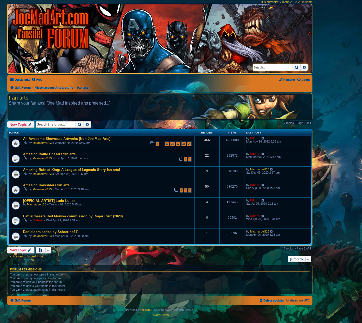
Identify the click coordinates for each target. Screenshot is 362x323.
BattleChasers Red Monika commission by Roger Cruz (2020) (73, 216)
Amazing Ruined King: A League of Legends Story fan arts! (71, 170)
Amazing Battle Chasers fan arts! (50, 154)
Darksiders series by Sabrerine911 (51, 232)
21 (172, 143)
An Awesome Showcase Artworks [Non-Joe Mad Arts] (66, 139)
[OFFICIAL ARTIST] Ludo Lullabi (50, 201)
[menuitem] (37, 79)
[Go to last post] (263, 138)
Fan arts (18, 98)
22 (178, 143)
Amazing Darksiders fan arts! (46, 185)
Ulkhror (255, 138)
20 (167, 143)
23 (183, 143)
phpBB (146, 309)
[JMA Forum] (51, 28)
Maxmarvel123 (42, 142)
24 (189, 143)
